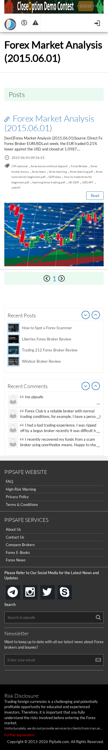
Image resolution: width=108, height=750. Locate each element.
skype (71, 590)
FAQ (9, 481)
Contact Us (15, 537)
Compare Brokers (20, 544)
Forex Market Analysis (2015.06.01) (49, 123)
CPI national (20, 166)
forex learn (39, 171)
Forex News (16, 560)
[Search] (98, 617)
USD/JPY (87, 182)
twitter (53, 590)
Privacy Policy (17, 496)
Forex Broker (79, 166)
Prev (85, 315)
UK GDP (73, 182)
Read (95, 195)
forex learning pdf (81, 171)
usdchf (16, 187)
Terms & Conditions (22, 504)
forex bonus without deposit (49, 166)
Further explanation (19, 735)
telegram (19, 591)
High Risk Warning (21, 489)
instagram (36, 590)
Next (96, 315)
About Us (13, 529)
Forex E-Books (18, 552)
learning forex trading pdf (48, 182)
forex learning (58, 171)
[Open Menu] (98, 22)
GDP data (54, 176)
